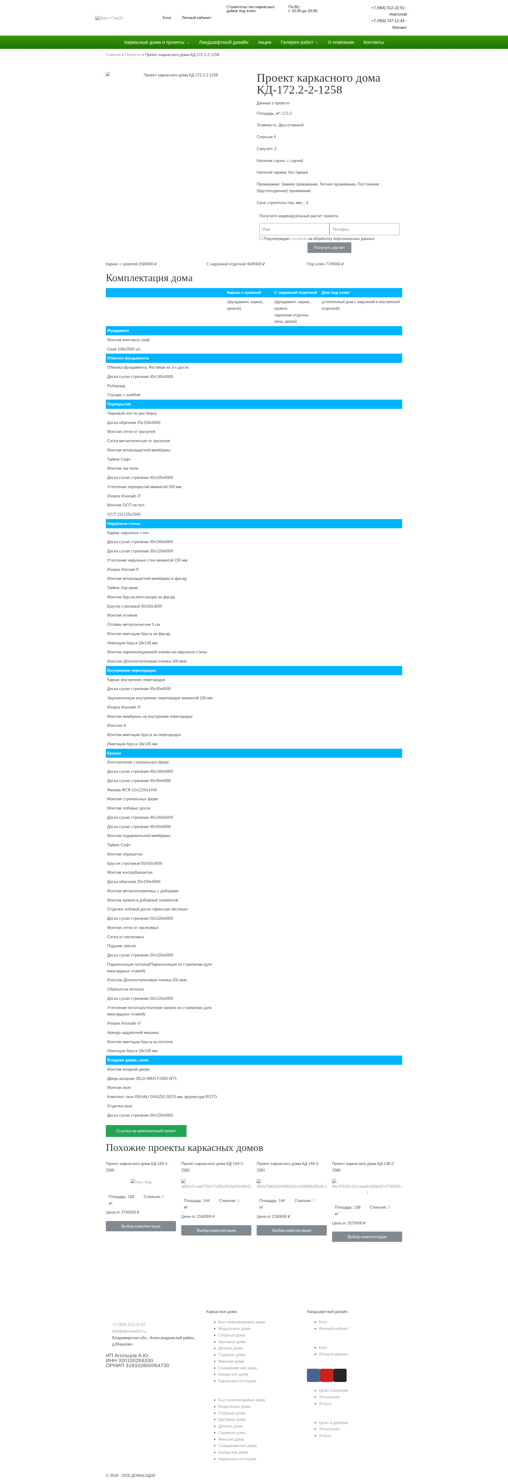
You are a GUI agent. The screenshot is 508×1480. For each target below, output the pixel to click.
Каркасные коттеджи (237, 1381)
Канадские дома (233, 1374)
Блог (323, 1322)
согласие (299, 238)
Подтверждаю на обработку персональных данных (319, 238)
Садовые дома (231, 1354)
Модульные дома (234, 1328)
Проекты (133, 54)
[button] (141, 1226)
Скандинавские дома (237, 1368)
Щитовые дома (232, 1341)
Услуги (325, 1403)
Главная (113, 54)
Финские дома (231, 1361)
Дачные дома (230, 1348)
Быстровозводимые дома (241, 1322)
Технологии (329, 1397)
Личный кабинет (333, 1328)
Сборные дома (231, 1335)
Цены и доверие (333, 1390)
